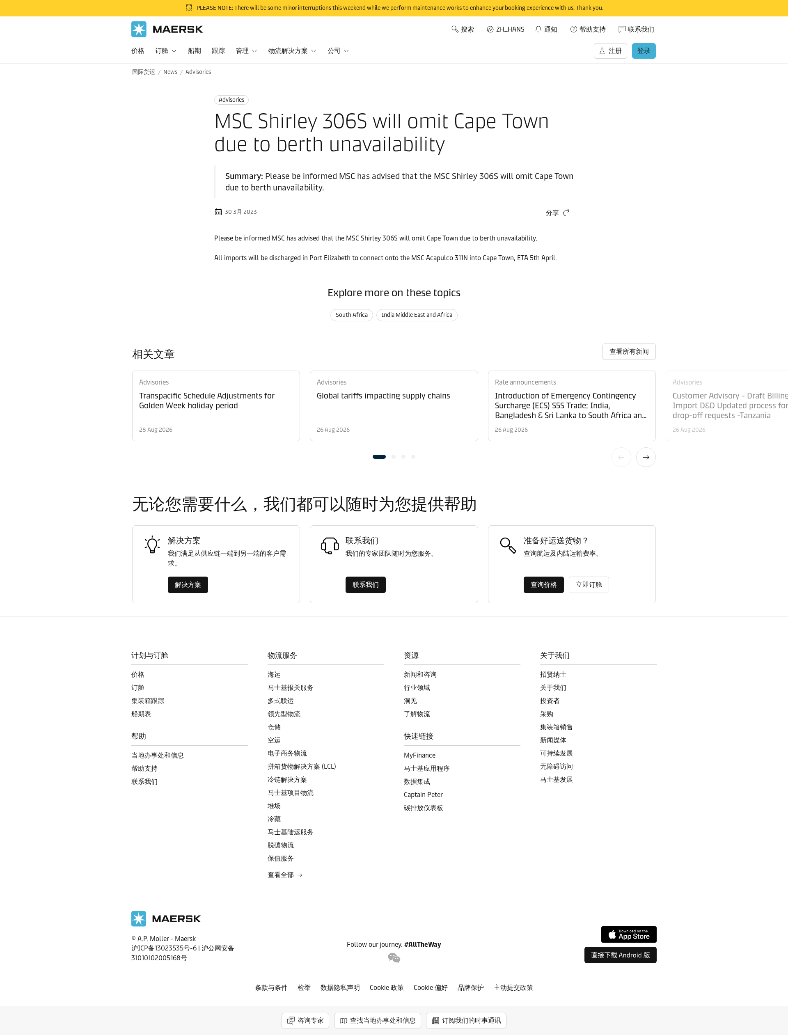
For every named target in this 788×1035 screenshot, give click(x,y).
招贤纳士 (553, 674)
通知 (545, 28)
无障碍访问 (556, 766)
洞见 (410, 701)
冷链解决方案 (287, 779)
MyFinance (419, 755)
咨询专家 (311, 1020)
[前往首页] (166, 924)
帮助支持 (593, 29)
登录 (644, 51)
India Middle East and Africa (417, 314)
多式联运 (281, 701)
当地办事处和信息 (157, 755)
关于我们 (553, 688)
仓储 (274, 727)
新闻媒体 (553, 740)
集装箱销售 (556, 727)
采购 (546, 714)
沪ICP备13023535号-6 (164, 948)
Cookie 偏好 (431, 987)
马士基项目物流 (291, 793)
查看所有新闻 (629, 351)
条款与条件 (271, 987)
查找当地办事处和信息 (383, 1020)
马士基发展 (556, 779)
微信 (394, 958)
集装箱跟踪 (147, 701)
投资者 (550, 701)
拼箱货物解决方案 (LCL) (302, 766)
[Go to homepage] (167, 29)
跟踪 (218, 51)
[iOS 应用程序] (629, 934)
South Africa (352, 314)
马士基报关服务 (291, 688)
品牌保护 (471, 987)
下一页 (646, 457)
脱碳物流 (281, 845)
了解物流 (417, 714)
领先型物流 (284, 714)
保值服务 (281, 858)
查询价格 (544, 584)
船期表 (141, 714)
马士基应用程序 (427, 768)
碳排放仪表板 (423, 808)
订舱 (161, 51)
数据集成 (417, 781)
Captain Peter (423, 795)
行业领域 (417, 688)
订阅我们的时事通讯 (471, 1020)
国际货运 (143, 72)
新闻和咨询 (420, 674)
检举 (304, 987)
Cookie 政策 (387, 987)
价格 (137, 51)
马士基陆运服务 (291, 832)
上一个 (621, 457)
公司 (334, 51)
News (170, 72)
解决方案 (188, 584)
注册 (615, 51)
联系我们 (641, 29)
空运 (274, 740)
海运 (274, 674)
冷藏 (274, 819)
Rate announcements (525, 382)
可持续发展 (556, 753)
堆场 (274, 806)
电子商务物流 (287, 753)
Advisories (198, 72)
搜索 (467, 29)
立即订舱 (589, 584)
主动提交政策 (513, 987)
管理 (242, 51)
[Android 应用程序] (620, 955)
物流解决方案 (288, 51)
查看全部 (281, 875)
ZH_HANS (510, 29)
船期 (194, 51)
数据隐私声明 (340, 987)
